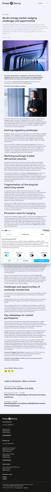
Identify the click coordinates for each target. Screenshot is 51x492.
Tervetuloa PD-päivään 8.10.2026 (18, 388)
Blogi (9, 37)
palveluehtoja (20, 485)
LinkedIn (4, 476)
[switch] (19, 255)
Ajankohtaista (7, 386)
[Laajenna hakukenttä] (44, 3)
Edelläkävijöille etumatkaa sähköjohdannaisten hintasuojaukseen (25, 404)
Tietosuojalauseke (19, 487)
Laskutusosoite (7, 435)
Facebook (5, 477)
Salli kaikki (41, 260)
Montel (26, 81)
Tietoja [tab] (42, 234)
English (40, 3)
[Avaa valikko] (47, 3)
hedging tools (38, 275)
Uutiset (13, 386)
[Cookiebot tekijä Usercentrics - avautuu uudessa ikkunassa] (43, 230)
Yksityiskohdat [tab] (25, 234)
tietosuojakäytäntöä (11, 485)
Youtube (4, 479)
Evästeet (26, 487)
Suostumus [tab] (9, 234)
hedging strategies (32, 173)
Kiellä (9, 260)
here (24, 86)
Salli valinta (25, 260)
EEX (35, 266)
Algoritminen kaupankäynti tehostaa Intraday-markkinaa (25, 396)
